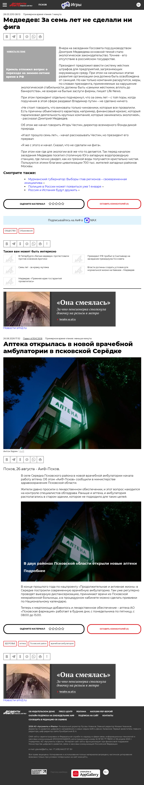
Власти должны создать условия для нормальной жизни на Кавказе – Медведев (110, 268)
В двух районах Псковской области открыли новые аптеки (80, 563)
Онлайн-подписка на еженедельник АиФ (51, 715)
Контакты (107, 715)
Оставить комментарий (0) (114, 204)
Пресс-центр (65, 711)
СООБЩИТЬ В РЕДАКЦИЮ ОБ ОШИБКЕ (48, 720)
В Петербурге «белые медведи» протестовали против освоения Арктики (43, 257)
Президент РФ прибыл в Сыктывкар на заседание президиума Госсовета (108, 257)
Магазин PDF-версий (101, 711)
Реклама (81, 711)
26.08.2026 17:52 (11, 338)
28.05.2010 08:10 (11, 14)
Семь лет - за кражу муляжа (33, 267)
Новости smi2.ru (15, 328)
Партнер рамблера (59, 772)
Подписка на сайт (88, 715)
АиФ (21, 451)
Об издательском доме (42, 711)
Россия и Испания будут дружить (52, 190)
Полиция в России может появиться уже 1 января (64, 186)
